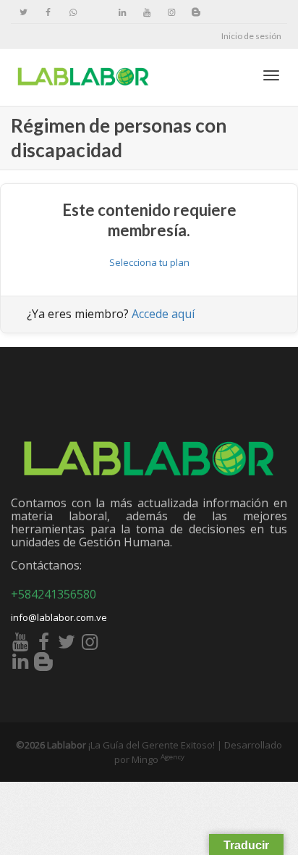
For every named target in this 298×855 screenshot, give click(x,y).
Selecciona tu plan (149, 262)
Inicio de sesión (251, 35)
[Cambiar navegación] (271, 75)
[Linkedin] (122, 12)
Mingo (158, 759)
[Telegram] (97, 12)
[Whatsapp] (73, 12)
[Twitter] (23, 12)
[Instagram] (171, 12)
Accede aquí (163, 314)
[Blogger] (196, 12)
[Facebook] (48, 12)
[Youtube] (146, 12)
